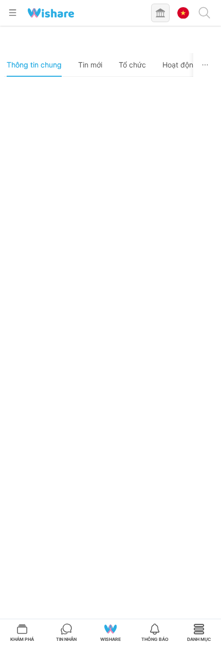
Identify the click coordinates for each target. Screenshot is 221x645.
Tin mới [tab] (90, 64)
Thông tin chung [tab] (34, 64)
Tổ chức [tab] (132, 64)
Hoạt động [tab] (180, 64)
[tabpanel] (110, 364)
